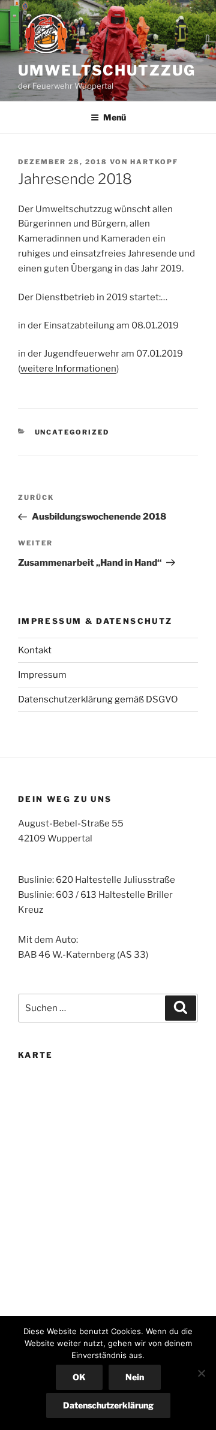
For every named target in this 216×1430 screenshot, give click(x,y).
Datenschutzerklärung (108, 1405)
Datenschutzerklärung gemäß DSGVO (98, 699)
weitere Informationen (68, 368)
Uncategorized (72, 432)
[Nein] (201, 1373)
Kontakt (35, 650)
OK (79, 1377)
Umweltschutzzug (107, 70)
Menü (114, 117)
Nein (134, 1377)
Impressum (42, 674)
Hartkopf (154, 162)
